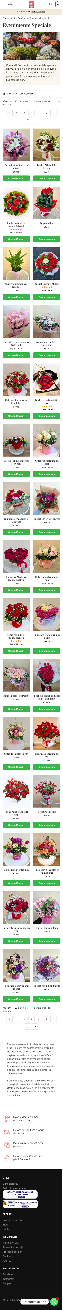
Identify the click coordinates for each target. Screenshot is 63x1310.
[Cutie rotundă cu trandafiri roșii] (16, 614)
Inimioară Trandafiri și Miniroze (16, 520)
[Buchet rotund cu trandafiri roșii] (16, 203)
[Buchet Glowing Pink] (46, 907)
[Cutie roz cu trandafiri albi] (46, 440)
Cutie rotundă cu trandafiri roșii (16, 636)
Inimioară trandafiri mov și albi (47, 636)
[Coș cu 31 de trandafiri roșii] (16, 791)
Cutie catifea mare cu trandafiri (16, 401)
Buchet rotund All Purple (47, 985)
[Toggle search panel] (50, 4)
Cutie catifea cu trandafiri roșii (16, 929)
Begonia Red (47, 223)
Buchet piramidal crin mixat (16, 166)
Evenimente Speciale (28, 18)
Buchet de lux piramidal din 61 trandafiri (47, 697)
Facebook (8, 1274)
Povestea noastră (13, 1220)
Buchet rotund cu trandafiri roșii (16, 224)
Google (7, 1283)
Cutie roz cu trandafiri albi (47, 462)
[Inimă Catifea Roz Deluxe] (16, 675)
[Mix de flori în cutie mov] (16, 849)
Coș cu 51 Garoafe (47, 811)
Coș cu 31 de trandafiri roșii (16, 813)
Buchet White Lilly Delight (47, 166)
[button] (57, 4)
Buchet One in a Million (46, 283)
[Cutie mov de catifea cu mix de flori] (46, 849)
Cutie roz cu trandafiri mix (47, 578)
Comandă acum (16, 239)
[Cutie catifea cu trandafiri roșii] (16, 907)
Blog (5, 1224)
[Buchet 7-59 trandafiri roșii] (46, 380)
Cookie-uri (8, 1256)
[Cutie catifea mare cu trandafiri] (16, 380)
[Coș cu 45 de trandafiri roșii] (46, 733)
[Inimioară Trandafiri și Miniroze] (16, 498)
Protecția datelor (12, 1251)
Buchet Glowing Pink (47, 927)
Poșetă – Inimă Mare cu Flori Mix (16, 462)
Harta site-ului (11, 1242)
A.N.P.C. (7, 1260)
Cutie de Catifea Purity (16, 753)
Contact (7, 1229)
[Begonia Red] (46, 203)
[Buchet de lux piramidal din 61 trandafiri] (46, 675)
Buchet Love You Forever (47, 518)
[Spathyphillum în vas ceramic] (16, 263)
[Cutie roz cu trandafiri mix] (46, 556)
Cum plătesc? (10, 1183)
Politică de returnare (14, 1188)
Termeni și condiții (13, 1247)
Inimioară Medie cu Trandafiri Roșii (16, 578)
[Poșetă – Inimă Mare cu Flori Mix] (16, 440)
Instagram (8, 1278)
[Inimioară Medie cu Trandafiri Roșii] (16, 556)
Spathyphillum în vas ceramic (16, 285)
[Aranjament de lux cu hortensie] (46, 321)
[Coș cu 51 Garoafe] (46, 791)
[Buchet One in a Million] (46, 263)
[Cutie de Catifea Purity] (16, 733)
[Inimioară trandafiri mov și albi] (46, 614)
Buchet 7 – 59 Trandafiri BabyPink (16, 343)
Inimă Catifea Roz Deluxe (16, 695)
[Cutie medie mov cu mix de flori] (16, 965)
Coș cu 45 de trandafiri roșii (47, 755)
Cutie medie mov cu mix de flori (16, 987)
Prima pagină (9, 18)
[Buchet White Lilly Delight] (46, 145)
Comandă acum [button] (16, 178)
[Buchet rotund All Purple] (46, 965)
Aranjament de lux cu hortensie (47, 343)
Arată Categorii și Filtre (21, 94)
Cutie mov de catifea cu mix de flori (47, 871)
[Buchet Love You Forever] (46, 498)
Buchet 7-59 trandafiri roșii (46, 401)
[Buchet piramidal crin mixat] (16, 145)
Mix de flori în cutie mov (16, 869)
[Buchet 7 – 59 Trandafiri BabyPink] (16, 321)
